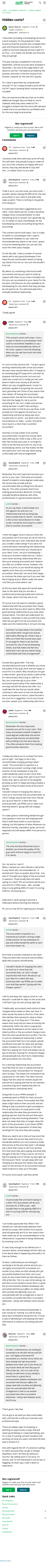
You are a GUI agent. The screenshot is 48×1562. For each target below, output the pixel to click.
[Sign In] (44, 2)
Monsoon (12, 1334)
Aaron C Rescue (15, 27)
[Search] (40, 2)
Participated (7, 1532)
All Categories (7, 1500)
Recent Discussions (10, 1504)
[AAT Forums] (24, 2)
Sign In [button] (16, 135)
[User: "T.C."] (4, 148)
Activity (5, 1507)
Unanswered (7, 1521)
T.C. (10, 147)
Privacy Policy (5, 1561)
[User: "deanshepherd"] (4, 180)
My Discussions (8, 1514)
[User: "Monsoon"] (4, 1335)
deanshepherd (14, 180)
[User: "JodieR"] (4, 323)
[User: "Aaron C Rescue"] (4, 28)
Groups (5, 1528)
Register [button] (30, 135)
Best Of (5, 1525)
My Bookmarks (24, 1511)
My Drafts (24, 1518)
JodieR (11, 322)
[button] (44, 20)
